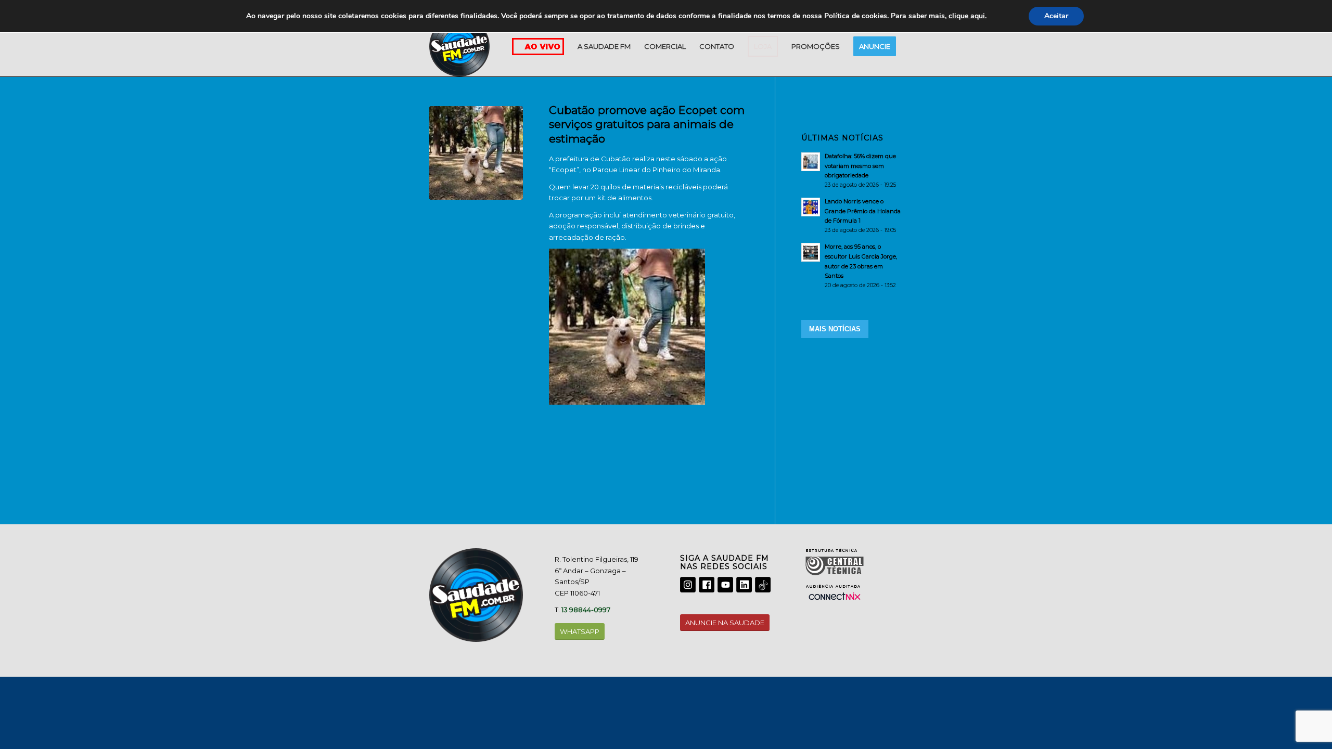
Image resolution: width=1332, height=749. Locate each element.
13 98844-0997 (585, 609)
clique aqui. (968, 16)
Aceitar (1056, 16)
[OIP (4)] (476, 153)
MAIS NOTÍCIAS (835, 329)
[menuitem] (604, 46)
